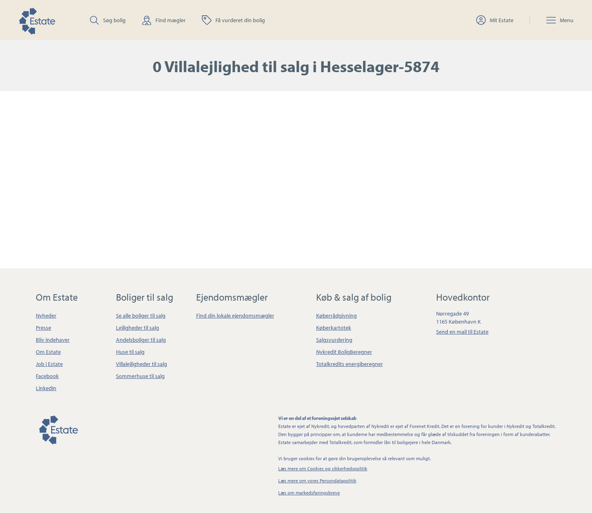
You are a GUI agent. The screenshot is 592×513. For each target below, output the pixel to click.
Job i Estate (49, 364)
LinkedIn (46, 388)
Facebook (47, 376)
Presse (43, 327)
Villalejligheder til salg (141, 364)
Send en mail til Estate (462, 331)
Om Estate (48, 351)
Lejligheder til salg (137, 327)
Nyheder (46, 315)
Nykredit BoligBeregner (344, 351)
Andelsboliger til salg (141, 339)
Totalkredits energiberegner (349, 364)
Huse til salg (130, 351)
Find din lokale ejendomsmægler (235, 315)
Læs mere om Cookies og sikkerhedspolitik (322, 468)
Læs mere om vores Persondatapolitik (317, 481)
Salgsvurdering (334, 339)
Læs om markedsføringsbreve (309, 493)
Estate (58, 428)
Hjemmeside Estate (36, 20)
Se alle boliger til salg (141, 315)
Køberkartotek (333, 327)
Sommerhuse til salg (140, 376)
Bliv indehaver (53, 339)
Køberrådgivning (336, 315)
